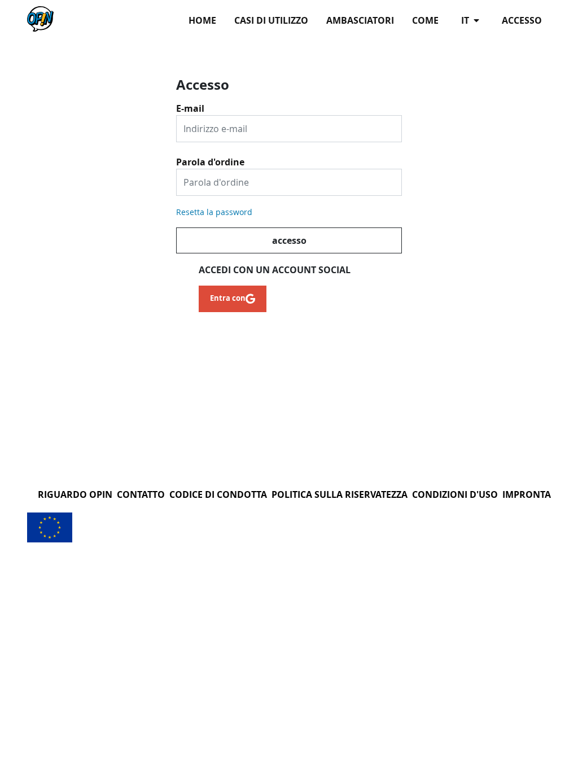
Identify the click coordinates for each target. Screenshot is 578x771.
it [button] (466, 20)
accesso (522, 20)
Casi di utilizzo (271, 20)
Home (202, 20)
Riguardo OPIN (75, 494)
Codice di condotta (218, 494)
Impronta (526, 494)
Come (425, 20)
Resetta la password (214, 212)
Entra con (228, 298)
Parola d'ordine (210, 158)
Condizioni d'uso (455, 494)
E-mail (190, 104)
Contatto (141, 494)
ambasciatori (360, 20)
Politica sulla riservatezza (340, 494)
